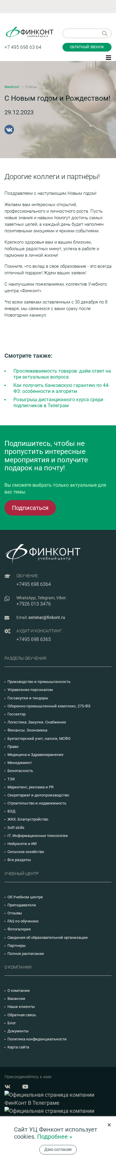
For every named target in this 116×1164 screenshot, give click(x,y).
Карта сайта (18, 1047)
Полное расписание (25, 953)
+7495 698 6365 (33, 639)
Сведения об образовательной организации (47, 937)
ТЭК (11, 779)
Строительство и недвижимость (36, 803)
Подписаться (30, 507)
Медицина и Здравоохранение (35, 754)
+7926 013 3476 (33, 604)
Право (12, 746)
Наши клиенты (21, 1006)
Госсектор (16, 714)
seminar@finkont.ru (46, 617)
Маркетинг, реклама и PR (30, 787)
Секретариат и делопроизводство (38, 795)
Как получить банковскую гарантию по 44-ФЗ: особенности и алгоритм (61, 388)
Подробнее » (54, 1136)
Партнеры (16, 945)
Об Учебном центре (25, 897)
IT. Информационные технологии (37, 835)
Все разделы (19, 860)
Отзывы (14, 913)
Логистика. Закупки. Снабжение (36, 722)
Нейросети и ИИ (22, 843)
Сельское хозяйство (25, 851)
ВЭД (11, 811)
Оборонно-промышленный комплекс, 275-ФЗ (48, 706)
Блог (11, 1023)
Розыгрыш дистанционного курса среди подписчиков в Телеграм (58, 402)
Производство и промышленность (38, 681)
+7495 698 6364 (33, 584)
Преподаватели (21, 905)
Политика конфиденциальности (37, 1039)
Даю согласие (58, 1149)
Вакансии (16, 998)
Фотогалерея (19, 929)
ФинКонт (12, 87)
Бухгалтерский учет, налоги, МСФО (38, 738)
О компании (18, 990)
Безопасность (20, 770)
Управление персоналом (30, 689)
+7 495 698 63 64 (22, 47)
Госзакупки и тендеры (27, 698)
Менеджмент (19, 762)
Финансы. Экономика (27, 730)
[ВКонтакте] (9, 129)
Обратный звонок (87, 47)
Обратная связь (21, 1015)
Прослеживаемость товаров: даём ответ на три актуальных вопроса (62, 374)
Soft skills (15, 827)
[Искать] (105, 33)
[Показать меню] (108, 57)
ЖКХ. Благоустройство (27, 819)
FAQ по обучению (23, 921)
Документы (18, 1031)
